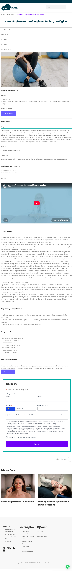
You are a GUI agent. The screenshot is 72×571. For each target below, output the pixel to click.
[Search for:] (56, 7)
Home (3, 14)
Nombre (8, 396)
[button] (68, 567)
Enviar (36, 444)
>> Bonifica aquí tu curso (9, 170)
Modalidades (5, 35)
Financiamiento (6, 49)
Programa (4, 40)
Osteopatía (10, 14)
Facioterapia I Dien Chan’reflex (17, 501)
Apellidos (39, 396)
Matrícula (4, 45)
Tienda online (8, 113)
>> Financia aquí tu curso (9, 173)
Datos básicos (5, 30)
